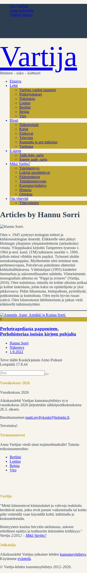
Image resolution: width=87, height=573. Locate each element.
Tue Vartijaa (19, 6)
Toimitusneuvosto (32, 181)
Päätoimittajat (29, 177)
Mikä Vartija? (20, 164)
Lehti (14, 86)
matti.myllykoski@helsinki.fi (47, 417)
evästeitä (24, 559)
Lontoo (24, 103)
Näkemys (17, 347)
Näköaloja (27, 99)
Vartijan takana (21, 15)
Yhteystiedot (29, 203)
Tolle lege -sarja (31, 155)
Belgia (24, 112)
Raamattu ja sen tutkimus (38, 142)
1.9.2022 (16, 352)
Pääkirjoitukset (30, 94)
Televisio (26, 138)
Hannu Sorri (19, 343)
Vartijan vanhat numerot (37, 90)
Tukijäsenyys (29, 168)
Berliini (25, 107)
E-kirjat (15, 151)
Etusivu (15, 81)
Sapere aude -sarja (33, 159)
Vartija (38, 56)
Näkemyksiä (28, 125)
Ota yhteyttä (19, 198)
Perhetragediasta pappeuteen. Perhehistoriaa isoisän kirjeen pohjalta (38, 331)
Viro (22, 116)
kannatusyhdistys (73, 554)
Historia (25, 190)
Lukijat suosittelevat (34, 172)
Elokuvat (26, 133)
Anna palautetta (22, 10)
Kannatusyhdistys (32, 185)
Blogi (14, 120)
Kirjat (23, 129)
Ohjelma (25, 194)
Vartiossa (26, 146)
